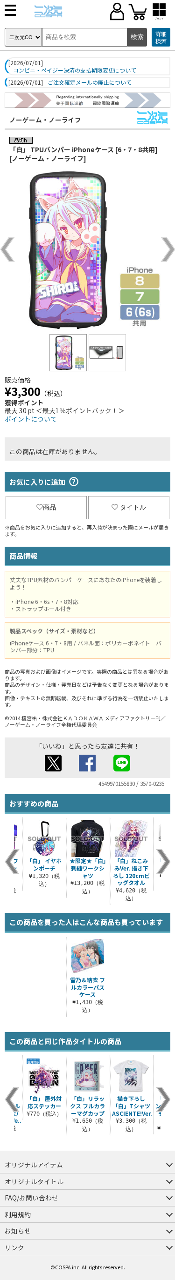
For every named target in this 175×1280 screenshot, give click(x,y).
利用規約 (18, 1214)
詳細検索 (161, 37)
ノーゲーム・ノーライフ (45, 119)
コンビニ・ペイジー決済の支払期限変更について (74, 70)
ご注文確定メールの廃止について (90, 82)
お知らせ (18, 1230)
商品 (49, 507)
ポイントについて (31, 418)
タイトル (133, 507)
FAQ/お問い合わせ (31, 1197)
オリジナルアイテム (34, 1164)
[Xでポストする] (53, 768)
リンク (14, 1247)
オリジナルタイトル (34, 1181)
